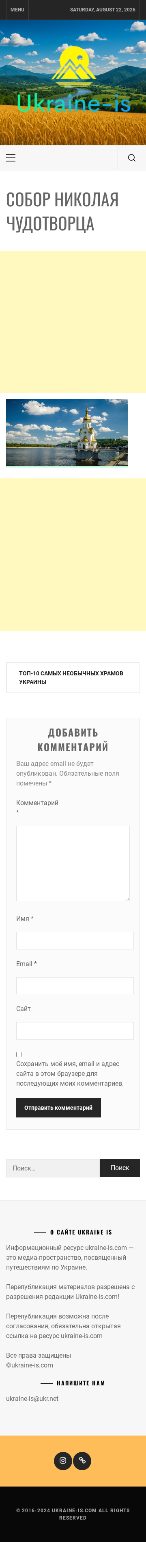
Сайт (23, 1009)
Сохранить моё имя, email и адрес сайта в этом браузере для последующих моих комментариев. (70, 1073)
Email (26, 964)
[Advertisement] (73, 322)
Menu (17, 10)
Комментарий (32, 807)
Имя (25, 919)
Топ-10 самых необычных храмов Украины (71, 677)
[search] (132, 158)
